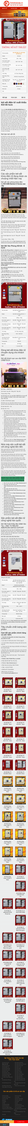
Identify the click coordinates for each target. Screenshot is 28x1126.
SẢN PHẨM (14, 8)
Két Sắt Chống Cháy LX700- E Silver (20, 843)
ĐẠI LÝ (22, 8)
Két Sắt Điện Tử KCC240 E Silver (20, 772)
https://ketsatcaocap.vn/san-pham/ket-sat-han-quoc (14, 505)
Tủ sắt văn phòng (6, 1097)
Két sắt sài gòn (5, 1062)
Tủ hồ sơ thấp (18, 1095)
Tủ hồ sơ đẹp (5, 1095)
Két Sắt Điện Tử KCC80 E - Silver (20, 706)
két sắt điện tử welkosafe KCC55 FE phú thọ (7, 912)
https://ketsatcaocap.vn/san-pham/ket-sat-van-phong (14, 496)
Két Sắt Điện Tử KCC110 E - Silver (7, 739)
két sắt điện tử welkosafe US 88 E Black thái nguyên (20, 928)
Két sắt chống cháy (19, 1074)
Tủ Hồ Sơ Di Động (6, 1111)
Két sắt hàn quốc (6, 1070)
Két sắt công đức (19, 1075)
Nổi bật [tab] (4, 97)
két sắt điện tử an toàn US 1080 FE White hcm (20, 1035)
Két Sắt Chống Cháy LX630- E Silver (7, 843)
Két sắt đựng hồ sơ (6, 1082)
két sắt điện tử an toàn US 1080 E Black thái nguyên (7, 946)
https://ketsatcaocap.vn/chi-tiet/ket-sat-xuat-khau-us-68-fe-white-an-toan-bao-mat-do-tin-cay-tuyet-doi (14, 622)
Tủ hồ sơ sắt (5, 1098)
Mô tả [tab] (23, 97)
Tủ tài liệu (17, 1097)
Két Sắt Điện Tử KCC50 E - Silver (8, 723)
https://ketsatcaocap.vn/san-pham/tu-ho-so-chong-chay (15, 499)
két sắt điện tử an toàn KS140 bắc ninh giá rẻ (8, 1000)
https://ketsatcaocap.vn (21, 483)
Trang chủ (7, 1121)
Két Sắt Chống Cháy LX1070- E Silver (20, 860)
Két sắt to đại (5, 1071)
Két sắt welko (18, 1068)
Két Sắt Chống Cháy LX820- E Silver (7, 860)
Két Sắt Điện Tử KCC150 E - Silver (20, 756)
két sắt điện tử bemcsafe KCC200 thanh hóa (7, 1052)
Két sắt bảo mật (5, 1072)
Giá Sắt (4, 1114)
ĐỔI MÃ (5, 8)
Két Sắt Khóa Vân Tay (20, 1078)
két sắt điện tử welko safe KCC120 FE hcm (20, 1017)
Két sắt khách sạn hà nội (20, 1064)
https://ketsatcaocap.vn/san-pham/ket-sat (10, 158)
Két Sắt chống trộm (6, 1085)
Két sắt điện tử (5, 1067)
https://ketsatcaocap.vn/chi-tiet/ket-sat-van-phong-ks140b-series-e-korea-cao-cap (13, 242)
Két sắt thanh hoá (19, 1065)
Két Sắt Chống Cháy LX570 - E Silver (20, 825)
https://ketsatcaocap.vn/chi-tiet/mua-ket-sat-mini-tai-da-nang (14, 513)
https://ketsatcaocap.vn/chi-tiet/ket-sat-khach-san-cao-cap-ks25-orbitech (15, 440)
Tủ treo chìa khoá (19, 1098)
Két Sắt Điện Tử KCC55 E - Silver (20, 723)
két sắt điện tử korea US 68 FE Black (7, 981)
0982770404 (21, 1121)
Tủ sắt (16, 1103)
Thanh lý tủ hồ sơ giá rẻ (7, 1108)
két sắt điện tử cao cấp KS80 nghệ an (20, 999)
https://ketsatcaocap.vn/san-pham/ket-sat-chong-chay (13, 161)
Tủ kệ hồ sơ (17, 1114)
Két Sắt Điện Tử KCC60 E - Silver (8, 706)
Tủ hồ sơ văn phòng (19, 1106)
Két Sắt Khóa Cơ (18, 1077)
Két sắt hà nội (18, 1067)
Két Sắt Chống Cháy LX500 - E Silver (7, 825)
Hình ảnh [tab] (14, 97)
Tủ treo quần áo (18, 1100)
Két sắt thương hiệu (6, 1074)
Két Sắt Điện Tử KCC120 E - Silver (7, 756)
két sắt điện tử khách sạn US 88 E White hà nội (20, 964)
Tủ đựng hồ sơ (18, 1104)
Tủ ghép (4, 1101)
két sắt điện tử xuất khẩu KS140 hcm (15, 109)
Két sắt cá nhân (18, 1072)
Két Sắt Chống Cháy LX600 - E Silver (7, 807)
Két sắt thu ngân (6, 1075)
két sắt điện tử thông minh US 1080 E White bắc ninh (20, 982)
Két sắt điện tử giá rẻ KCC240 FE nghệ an (7, 964)
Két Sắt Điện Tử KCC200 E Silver (7, 772)
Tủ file (3, 1103)
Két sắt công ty (18, 1071)
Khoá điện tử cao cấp (7, 1087)
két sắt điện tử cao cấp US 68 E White (20, 911)
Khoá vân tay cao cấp (20, 1085)
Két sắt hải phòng (19, 1062)
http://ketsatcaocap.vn (17, 544)
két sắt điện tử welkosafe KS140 (20, 877)
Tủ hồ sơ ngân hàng (6, 1107)
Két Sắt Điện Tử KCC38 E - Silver (8, 690)
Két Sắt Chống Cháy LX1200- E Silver (7, 878)
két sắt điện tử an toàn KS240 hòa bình (20, 946)
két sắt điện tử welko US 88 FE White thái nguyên (7, 1035)
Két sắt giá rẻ (18, 1070)
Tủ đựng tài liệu (5, 1104)
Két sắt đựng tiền (6, 1068)
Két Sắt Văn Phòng (6, 1080)
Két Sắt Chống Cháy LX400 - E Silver (20, 790)
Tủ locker (17, 1101)
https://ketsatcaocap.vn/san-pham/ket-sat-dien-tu (12, 154)
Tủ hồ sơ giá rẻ (5, 1106)
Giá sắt (4, 1100)
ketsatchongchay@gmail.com (11, 673)
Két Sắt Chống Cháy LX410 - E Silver (20, 807)
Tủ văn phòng (18, 1107)
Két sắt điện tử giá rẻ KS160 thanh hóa (20, 894)
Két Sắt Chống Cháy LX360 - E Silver (7, 790)
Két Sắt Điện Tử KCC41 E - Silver (20, 690)
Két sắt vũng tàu (6, 1065)
